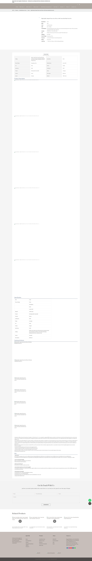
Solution (27, 542)
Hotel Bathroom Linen (22, 10)
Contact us (27, 546)
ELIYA (13, 10)
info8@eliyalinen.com (72, 541)
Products (16, 10)
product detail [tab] (46, 54)
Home (27, 539)
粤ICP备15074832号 (54, 559)
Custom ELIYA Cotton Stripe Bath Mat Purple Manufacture (70, 527)
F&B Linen (41, 542)
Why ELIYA (54, 539)
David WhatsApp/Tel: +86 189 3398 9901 (72, 540)
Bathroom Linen (41, 540)
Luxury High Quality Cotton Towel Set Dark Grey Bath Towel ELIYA (37, 527)
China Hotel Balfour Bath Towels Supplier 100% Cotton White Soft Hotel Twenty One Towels (20, 527)
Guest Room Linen (42, 539)
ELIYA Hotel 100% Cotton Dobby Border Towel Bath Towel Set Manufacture (54, 527)
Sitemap (49, 559)
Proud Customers (55, 540)
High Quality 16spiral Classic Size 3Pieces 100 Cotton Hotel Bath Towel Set (42, 10)
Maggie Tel (72, 539)
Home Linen (41, 545)
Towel (29, 10)
